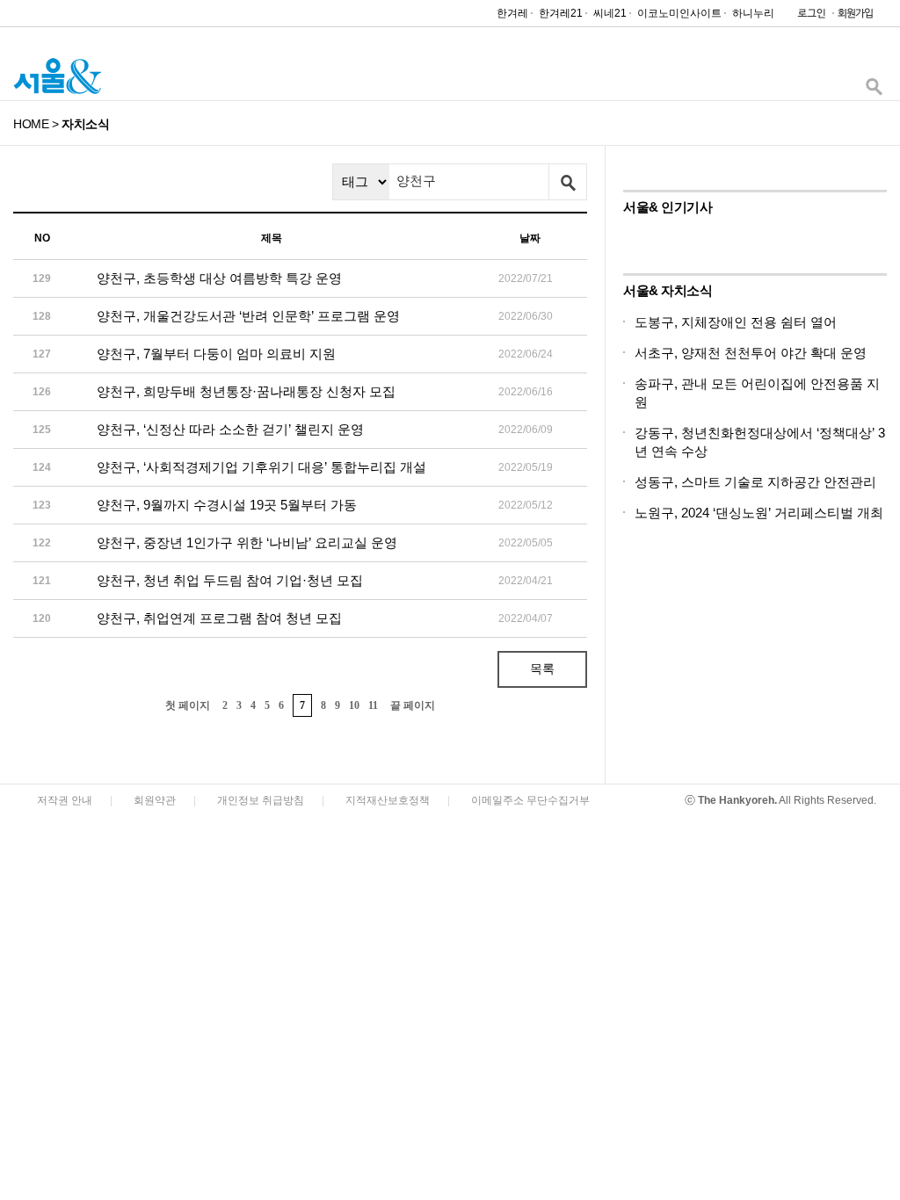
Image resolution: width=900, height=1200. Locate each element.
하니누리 (753, 13)
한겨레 (512, 13)
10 (354, 705)
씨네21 (610, 13)
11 (373, 705)
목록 (542, 668)
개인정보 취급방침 (260, 800)
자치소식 (85, 124)
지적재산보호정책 (387, 800)
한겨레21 (561, 13)
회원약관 (155, 800)
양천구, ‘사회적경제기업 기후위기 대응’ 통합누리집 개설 (261, 466)
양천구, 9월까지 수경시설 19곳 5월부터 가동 (227, 504)
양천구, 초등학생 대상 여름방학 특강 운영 (219, 278)
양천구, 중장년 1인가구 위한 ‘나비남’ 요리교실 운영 (247, 542)
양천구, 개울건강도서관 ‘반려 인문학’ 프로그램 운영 (248, 315)
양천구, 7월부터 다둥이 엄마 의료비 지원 (216, 353)
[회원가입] (854, 17)
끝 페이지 (412, 705)
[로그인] (807, 17)
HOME (30, 124)
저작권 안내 (64, 800)
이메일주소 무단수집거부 (530, 800)
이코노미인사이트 (679, 13)
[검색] (873, 90)
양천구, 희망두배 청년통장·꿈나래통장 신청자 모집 (246, 391)
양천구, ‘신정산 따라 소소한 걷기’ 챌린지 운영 (230, 429)
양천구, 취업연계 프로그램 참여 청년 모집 (219, 618)
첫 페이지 (187, 705)
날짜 (530, 238)
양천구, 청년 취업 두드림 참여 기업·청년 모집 (230, 580)
